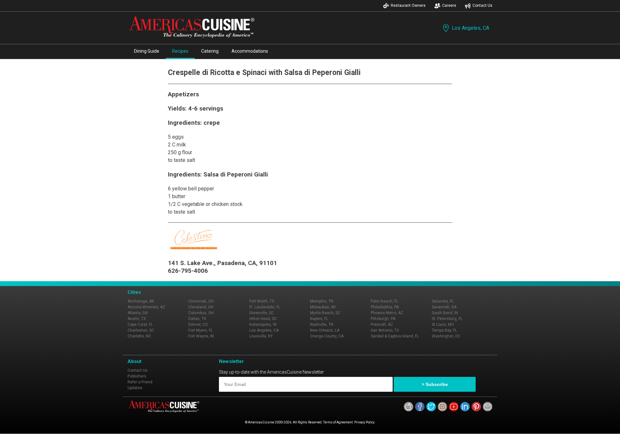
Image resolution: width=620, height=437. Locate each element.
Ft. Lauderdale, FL (264, 307)
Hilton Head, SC (263, 318)
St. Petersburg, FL (447, 318)
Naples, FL (319, 318)
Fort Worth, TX (261, 301)
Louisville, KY (261, 336)
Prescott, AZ (382, 324)
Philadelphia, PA (385, 307)
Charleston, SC (141, 330)
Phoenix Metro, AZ (387, 313)
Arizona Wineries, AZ (146, 307)
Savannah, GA (444, 307)
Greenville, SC (261, 313)
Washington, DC (446, 336)
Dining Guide (146, 51)
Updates (135, 388)
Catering (210, 51)
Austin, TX (137, 318)
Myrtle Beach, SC (325, 313)
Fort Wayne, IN (201, 336)
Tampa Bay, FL (444, 330)
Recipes (180, 51)
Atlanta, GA (138, 313)
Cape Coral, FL (140, 324)
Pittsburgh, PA (383, 318)
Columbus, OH (201, 313)
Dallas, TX (197, 318)
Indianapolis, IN (262, 324)
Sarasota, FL (443, 301)
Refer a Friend (140, 382)
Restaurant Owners (408, 5)
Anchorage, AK (141, 301)
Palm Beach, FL (384, 301)
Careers (449, 5)
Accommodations (250, 51)
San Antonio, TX (385, 330)
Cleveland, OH (200, 307)
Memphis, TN (321, 301)
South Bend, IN (445, 313)
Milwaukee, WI (323, 307)
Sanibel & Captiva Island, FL (395, 336)
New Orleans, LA (324, 330)
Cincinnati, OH (201, 301)
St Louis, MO (443, 324)
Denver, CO (198, 324)
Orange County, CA (327, 336)
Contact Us (482, 5)
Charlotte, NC (139, 336)
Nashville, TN (321, 324)
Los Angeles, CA (470, 28)
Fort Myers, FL (200, 330)
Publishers (137, 376)
